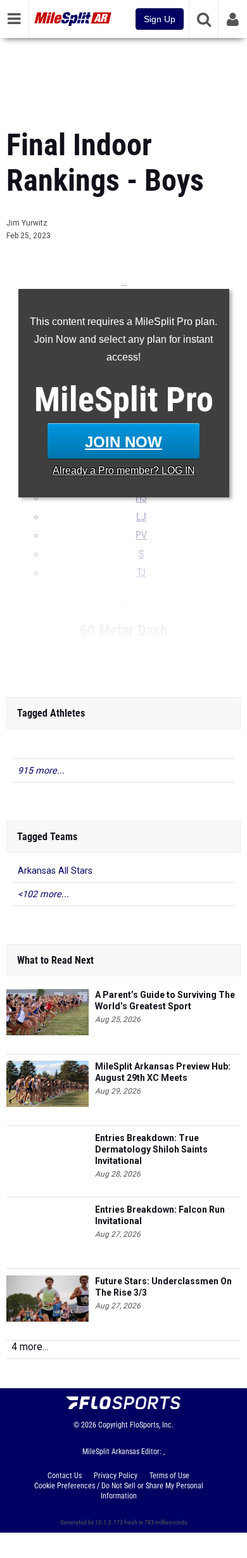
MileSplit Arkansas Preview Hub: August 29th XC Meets (163, 1072)
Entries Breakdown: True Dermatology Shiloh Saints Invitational (151, 1149)
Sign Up (159, 19)
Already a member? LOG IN (124, 470)
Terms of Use (169, 1475)
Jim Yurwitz (27, 223)
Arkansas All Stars (55, 870)
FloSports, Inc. (152, 1425)
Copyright (113, 1425)
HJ (141, 498)
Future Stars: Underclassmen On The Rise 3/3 (163, 1287)
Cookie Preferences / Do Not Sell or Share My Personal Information (118, 1490)
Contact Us (65, 1475)
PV (141, 535)
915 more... (41, 770)
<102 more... (43, 894)
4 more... (29, 1347)
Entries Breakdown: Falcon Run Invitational (160, 1215)
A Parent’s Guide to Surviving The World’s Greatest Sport (165, 1000)
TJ (141, 572)
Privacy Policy (115, 1475)
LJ (141, 517)
